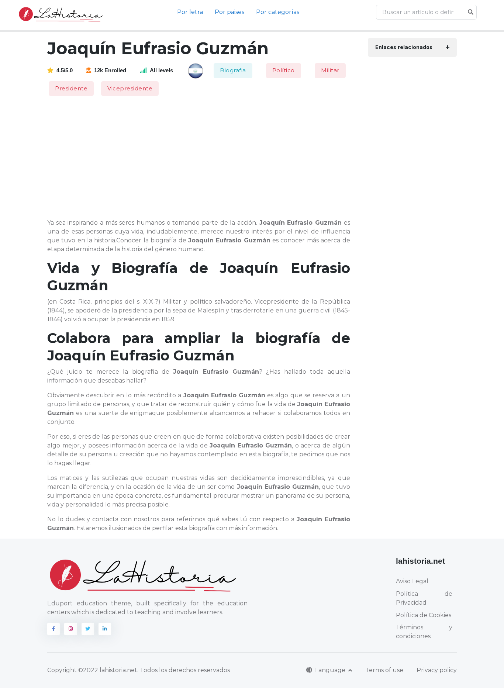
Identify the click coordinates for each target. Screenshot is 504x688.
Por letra (190, 11)
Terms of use (384, 670)
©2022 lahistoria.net (107, 670)
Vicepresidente (129, 88)
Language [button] (331, 670)
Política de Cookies (423, 615)
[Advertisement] (203, 158)
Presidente (71, 88)
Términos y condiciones (424, 632)
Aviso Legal (412, 581)
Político (283, 70)
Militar (330, 70)
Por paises (229, 11)
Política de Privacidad (424, 598)
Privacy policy (437, 670)
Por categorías (277, 11)
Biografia (233, 70)
